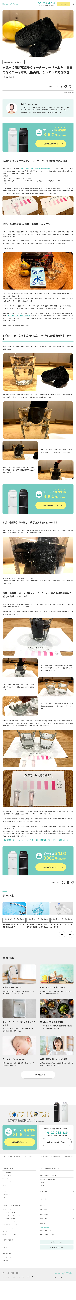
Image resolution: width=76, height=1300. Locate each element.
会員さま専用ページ (45, 1231)
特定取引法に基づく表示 (18, 1277)
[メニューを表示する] (73, 4)
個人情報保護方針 (7, 1277)
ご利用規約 (28, 1277)
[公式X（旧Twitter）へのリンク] (8, 1273)
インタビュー (43, 1196)
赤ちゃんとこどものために (9, 1221)
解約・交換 (5, 1260)
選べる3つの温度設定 (7, 1172)
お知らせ (42, 1205)
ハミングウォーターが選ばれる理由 (49, 1168)
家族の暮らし (43, 1182)
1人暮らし (42, 1185)
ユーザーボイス (44, 1191)
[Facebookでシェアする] (65, 87)
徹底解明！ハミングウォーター (10, 1231)
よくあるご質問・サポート (10, 1240)
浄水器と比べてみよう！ (8, 1209)
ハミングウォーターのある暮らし (14, 1156)
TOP (4, 1156)
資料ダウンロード (44, 1210)
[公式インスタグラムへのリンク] (4, 1273)
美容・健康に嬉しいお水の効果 (10, 1225)
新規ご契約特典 (44, 1214)
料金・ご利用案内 (7, 1253)
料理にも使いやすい (7, 1179)
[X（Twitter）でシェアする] (61, 87)
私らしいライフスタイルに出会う (49, 1175)
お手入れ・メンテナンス (8, 1197)
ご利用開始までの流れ (8, 1257)
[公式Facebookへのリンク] (12, 1273)
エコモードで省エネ (7, 1188)
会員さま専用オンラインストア (48, 1234)
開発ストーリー (6, 1191)
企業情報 (42, 1223)
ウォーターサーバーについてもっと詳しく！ (13, 1215)
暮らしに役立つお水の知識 (9, 1218)
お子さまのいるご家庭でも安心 (10, 1182)
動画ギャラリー (44, 1218)
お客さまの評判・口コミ (45, 1199)
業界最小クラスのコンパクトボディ (11, 1185)
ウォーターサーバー (8, 1168)
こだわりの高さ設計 (7, 1175)
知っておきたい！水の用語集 (9, 1212)
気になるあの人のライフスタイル (47, 1179)
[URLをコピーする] (70, 86)
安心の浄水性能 (6, 1194)
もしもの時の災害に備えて (9, 1228)
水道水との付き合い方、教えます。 (13, 62)
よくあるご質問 (6, 1244)
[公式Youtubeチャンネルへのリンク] (17, 1273)
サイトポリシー (37, 1277)
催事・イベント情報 (57, 1242)
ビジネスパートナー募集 (57, 1247)
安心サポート (6, 1247)
